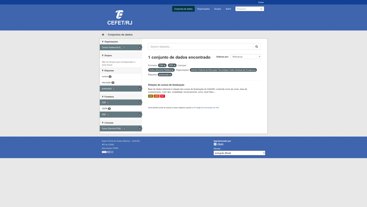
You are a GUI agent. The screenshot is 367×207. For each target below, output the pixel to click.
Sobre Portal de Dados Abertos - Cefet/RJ (121, 140)
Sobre (228, 8)
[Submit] (261, 8)
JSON (157, 96)
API (194, 107)
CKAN (218, 144)
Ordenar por (222, 56)
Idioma (217, 148)
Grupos (217, 8)
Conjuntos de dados (183, 8)
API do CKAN (108, 144)
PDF (162, 96)
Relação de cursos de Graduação (166, 84)
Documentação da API (209, 107)
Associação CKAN (110, 148)
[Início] (103, 34)
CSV (150, 96)
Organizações (203, 8)
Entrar (261, 2)
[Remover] (164, 65)
